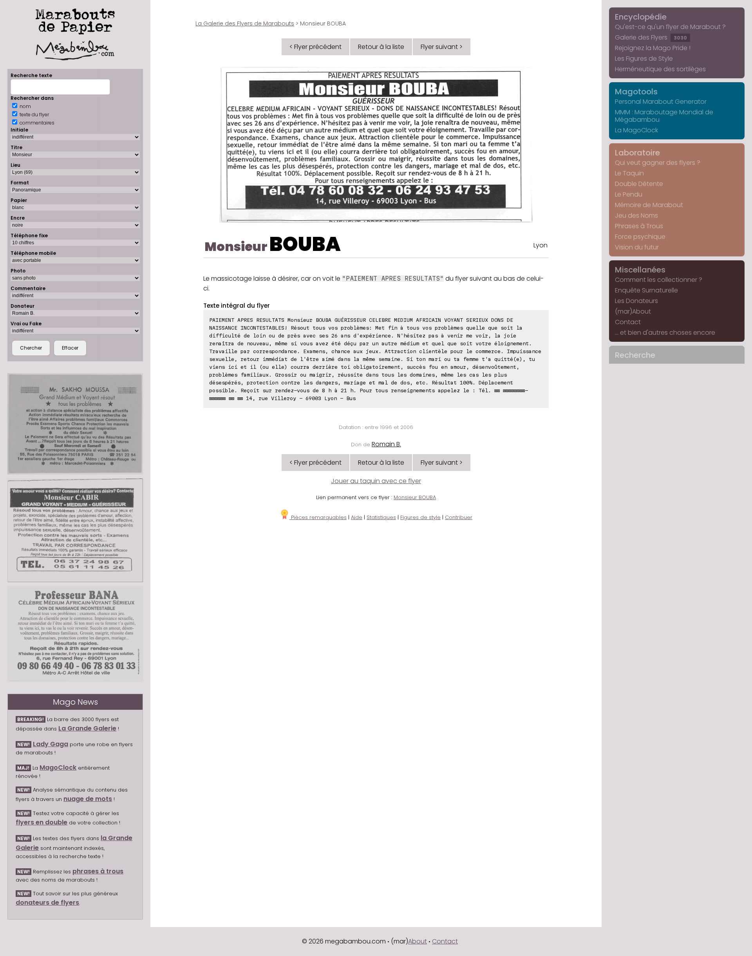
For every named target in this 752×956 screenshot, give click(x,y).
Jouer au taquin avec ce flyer (376, 480)
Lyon (540, 245)
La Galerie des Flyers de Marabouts (244, 23)
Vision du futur (637, 247)
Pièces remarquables (318, 517)
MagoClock (58, 767)
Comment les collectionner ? (658, 279)
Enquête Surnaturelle (646, 290)
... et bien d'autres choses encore (665, 332)
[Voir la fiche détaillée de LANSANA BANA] (75, 634)
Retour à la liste (381, 46)
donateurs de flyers (47, 902)
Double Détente (639, 183)
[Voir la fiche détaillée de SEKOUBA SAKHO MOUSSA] (75, 423)
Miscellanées (640, 269)
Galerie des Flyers (651, 37)
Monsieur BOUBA (415, 497)
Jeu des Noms (636, 215)
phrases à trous (97, 871)
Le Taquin (629, 173)
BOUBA (305, 244)
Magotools (636, 91)
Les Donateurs (636, 300)
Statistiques (381, 517)
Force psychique (640, 236)
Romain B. (386, 444)
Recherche (635, 355)
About (417, 941)
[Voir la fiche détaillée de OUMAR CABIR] (75, 530)
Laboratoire (637, 152)
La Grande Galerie (87, 728)
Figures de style (420, 517)
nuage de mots (87, 798)
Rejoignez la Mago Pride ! (653, 47)
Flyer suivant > (442, 46)
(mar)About (633, 311)
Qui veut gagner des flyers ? (657, 162)
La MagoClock (636, 130)
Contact (628, 321)
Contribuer (458, 517)
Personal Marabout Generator (661, 101)
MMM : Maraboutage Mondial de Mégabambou (664, 116)
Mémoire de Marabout (649, 204)
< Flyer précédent (315, 46)
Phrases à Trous (639, 226)
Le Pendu (628, 194)
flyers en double (41, 822)
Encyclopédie (641, 16)
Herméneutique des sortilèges (660, 69)
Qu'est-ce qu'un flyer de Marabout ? (670, 26)
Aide (356, 517)
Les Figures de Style (644, 58)
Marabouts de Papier (75, 20)
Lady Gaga (50, 744)
